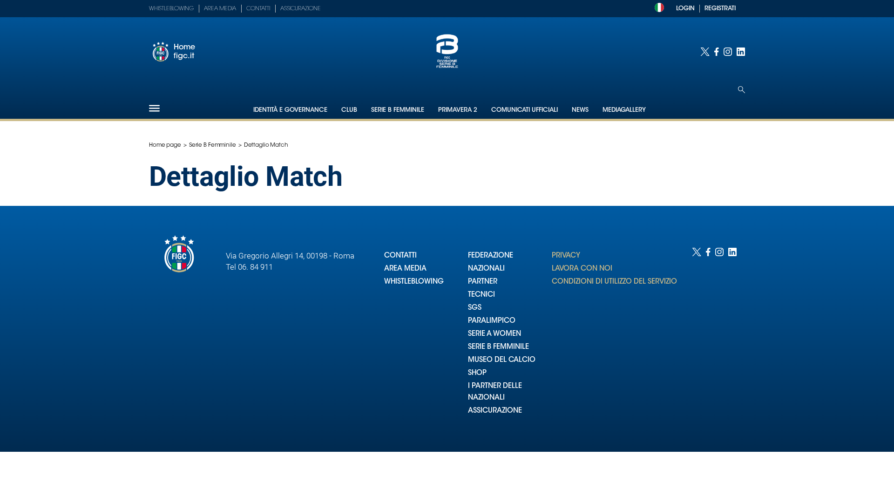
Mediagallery (624, 110)
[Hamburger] (154, 108)
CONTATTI (400, 255)
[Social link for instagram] (728, 52)
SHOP (477, 373)
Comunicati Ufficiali (524, 110)
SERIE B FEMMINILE (498, 347)
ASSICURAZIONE (495, 411)
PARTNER (482, 282)
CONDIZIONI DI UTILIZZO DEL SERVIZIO (614, 282)
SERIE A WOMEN (494, 334)
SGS (474, 308)
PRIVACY (566, 255)
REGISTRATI (720, 9)
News (580, 110)
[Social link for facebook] (716, 52)
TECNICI (481, 295)
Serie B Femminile (397, 110)
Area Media (220, 9)
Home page (165, 145)
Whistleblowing (171, 9)
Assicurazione (300, 9)
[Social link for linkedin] (741, 52)
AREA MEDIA (405, 268)
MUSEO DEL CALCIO (501, 360)
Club (349, 110)
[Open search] (741, 89)
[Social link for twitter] (705, 52)
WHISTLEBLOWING (414, 282)
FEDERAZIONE (490, 255)
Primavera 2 (457, 110)
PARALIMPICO (491, 321)
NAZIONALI (486, 268)
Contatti (258, 9)
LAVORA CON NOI (582, 268)
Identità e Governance (290, 110)
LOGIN (685, 9)
